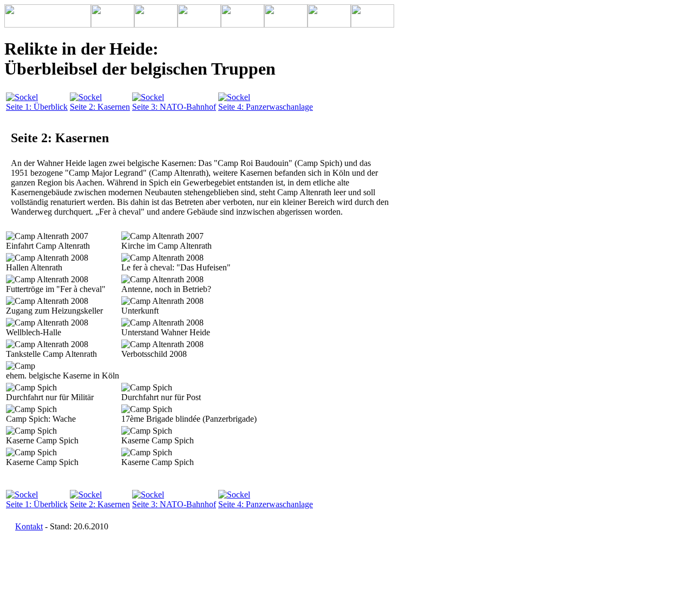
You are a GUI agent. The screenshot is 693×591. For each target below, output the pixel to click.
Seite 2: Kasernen (100, 106)
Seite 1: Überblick (37, 106)
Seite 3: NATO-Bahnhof (174, 106)
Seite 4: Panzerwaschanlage (265, 106)
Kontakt (29, 526)
